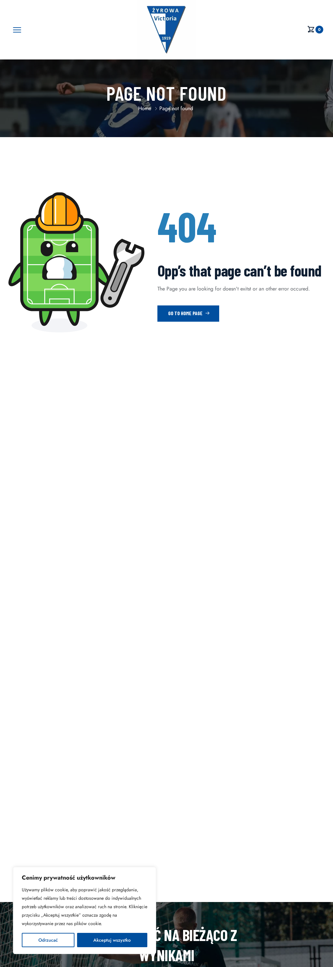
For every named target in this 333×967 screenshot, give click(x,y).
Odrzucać (48, 940)
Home (144, 108)
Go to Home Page (186, 313)
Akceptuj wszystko (112, 940)
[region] (84, 910)
